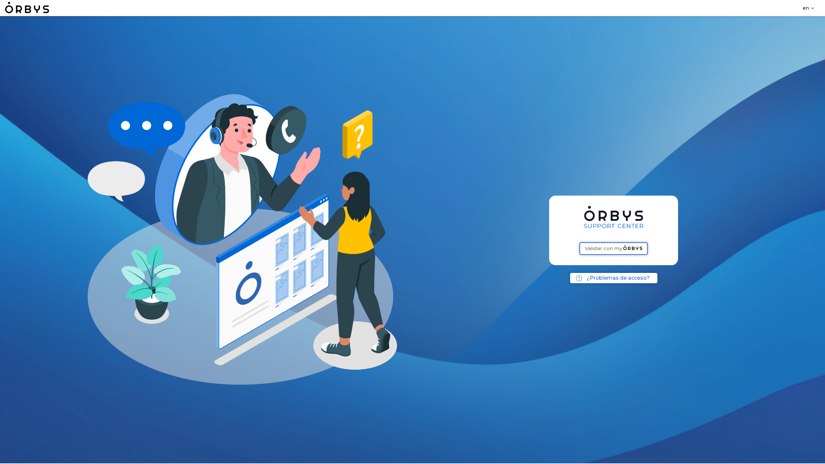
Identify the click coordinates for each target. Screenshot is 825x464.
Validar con (603, 248)
